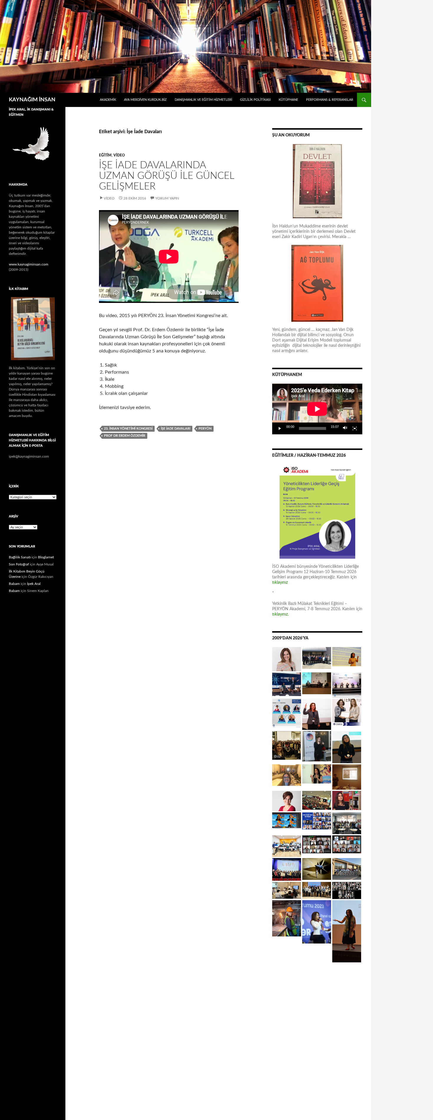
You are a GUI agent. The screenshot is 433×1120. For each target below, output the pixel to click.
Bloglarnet (46, 557)
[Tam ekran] (355, 428)
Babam (14, 583)
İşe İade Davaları (175, 428)
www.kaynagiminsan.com (28, 264)
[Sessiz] (345, 428)
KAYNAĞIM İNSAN (32, 100)
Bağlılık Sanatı (20, 557)
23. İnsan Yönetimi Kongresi (128, 428)
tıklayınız (280, 582)
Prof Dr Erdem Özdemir (124, 435)
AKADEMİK (108, 99)
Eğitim (105, 155)
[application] (317, 409)
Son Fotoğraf (19, 564)
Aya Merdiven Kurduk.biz (145, 99)
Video (119, 155)
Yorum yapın (167, 198)
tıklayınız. (281, 614)
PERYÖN (205, 428)
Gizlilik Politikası (255, 99)
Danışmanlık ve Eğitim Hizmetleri (203, 99)
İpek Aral (34, 583)
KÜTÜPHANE (288, 99)
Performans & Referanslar (329, 99)
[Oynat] (280, 428)
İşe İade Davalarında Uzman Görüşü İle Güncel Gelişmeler (166, 175)
